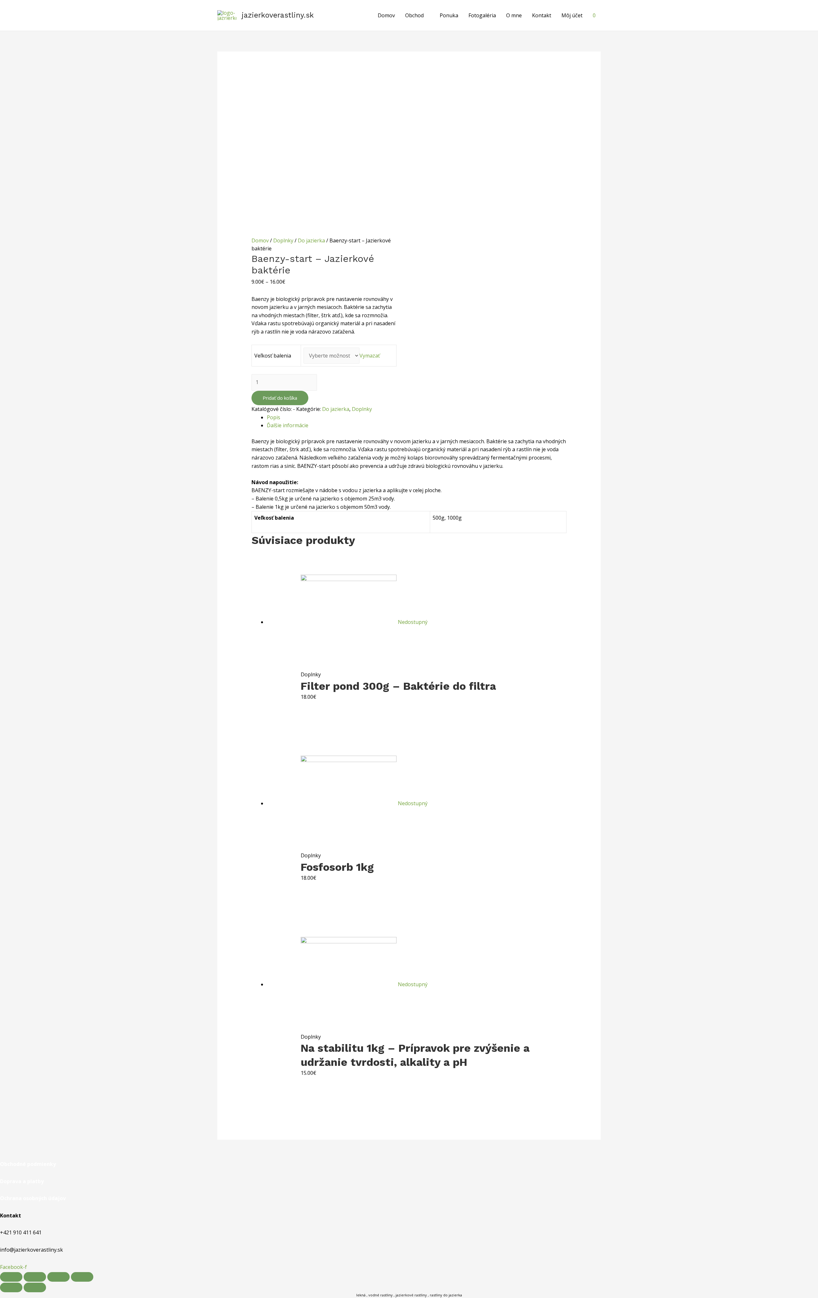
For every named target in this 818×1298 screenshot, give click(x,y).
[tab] (417, 417)
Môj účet (572, 15)
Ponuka (449, 15)
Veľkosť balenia (272, 355)
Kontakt (541, 15)
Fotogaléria (482, 15)
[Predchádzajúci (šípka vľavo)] (11, 1287)
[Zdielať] (35, 1277)
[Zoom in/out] (82, 1277)
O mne (514, 15)
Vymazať (369, 355)
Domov (386, 15)
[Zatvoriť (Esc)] (11, 1277)
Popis (273, 417)
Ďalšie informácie (287, 425)
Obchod (414, 15)
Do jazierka (311, 240)
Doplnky (283, 240)
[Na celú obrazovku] (58, 1277)
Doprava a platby (22, 1181)
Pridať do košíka (280, 398)
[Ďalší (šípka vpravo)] (35, 1287)
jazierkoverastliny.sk (278, 15)
